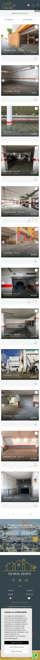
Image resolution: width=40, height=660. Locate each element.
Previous (3, 39)
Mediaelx (26, 658)
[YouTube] (26, 580)
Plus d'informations (11, 638)
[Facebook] (14, 580)
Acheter (29, 590)
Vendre (10, 594)
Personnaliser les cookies (16, 647)
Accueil (10, 590)
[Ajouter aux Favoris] (36, 26)
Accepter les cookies (16, 642)
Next (37, 39)
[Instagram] (20, 580)
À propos (29, 594)
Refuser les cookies (16, 651)
